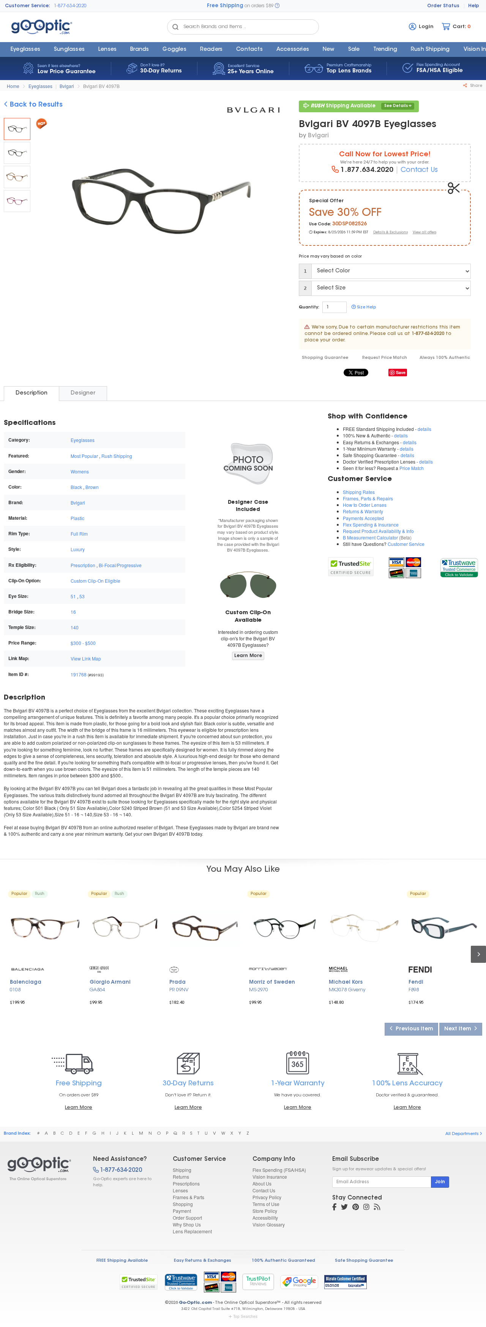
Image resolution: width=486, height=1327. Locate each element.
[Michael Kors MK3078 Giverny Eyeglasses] (364, 928)
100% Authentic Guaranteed (283, 1261)
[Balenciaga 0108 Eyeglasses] (45, 928)
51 (73, 596)
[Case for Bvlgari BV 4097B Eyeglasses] (248, 463)
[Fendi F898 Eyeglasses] (444, 928)
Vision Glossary (268, 1224)
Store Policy (264, 1211)
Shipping (182, 1170)
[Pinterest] (355, 1207)
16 (73, 611)
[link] (459, 567)
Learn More (248, 656)
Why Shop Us (187, 1224)
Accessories (292, 49)
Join (440, 1182)
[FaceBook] (334, 1207)
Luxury (78, 549)
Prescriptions (186, 1183)
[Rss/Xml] (377, 1207)
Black (76, 487)
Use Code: (320, 224)
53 (82, 596)
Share (475, 86)
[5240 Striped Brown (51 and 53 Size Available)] (17, 177)
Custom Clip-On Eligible (95, 580)
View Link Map (86, 658)
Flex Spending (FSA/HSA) (279, 1170)
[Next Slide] (271, 202)
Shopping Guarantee (325, 358)
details (424, 429)
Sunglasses (69, 49)
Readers (211, 49)
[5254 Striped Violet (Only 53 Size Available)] (17, 201)
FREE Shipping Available (122, 1261)
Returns (181, 1176)
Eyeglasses (25, 49)
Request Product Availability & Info (378, 531)
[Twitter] (344, 1207)
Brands (139, 49)
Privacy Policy (266, 1197)
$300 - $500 (83, 643)
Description (31, 393)
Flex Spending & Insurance (371, 524)
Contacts (249, 49)
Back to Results (35, 105)
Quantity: (309, 307)
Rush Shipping (430, 49)
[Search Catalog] (175, 27)
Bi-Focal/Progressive (120, 565)
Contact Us (419, 170)
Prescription (83, 565)
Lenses (107, 49)
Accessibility (265, 1217)
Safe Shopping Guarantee (364, 1261)
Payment (182, 1211)
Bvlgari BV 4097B (101, 86)
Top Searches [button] (245, 1316)
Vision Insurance (269, 1176)
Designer (83, 393)
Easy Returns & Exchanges (202, 1261)
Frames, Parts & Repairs (368, 498)
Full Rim (79, 533)
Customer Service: (27, 6)
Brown (92, 487)
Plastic (77, 518)
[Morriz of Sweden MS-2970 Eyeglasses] (284, 928)
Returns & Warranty (363, 511)
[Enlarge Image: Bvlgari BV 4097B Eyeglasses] (157, 203)
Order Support (187, 1217)
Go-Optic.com (195, 1303)
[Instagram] (366, 1207)
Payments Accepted (363, 518)
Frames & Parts (188, 1197)
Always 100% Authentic (445, 358)
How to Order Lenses (365, 505)
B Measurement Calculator (370, 537)
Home (13, 86)
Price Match (411, 468)
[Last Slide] (45, 202)
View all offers (424, 232)
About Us (261, 1183)
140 (75, 627)
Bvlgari (67, 86)
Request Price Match (384, 358)
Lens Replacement (192, 1231)
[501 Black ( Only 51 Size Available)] (17, 153)
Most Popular (84, 456)
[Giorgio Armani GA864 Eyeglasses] (125, 928)
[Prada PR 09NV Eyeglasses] (205, 928)
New (329, 49)
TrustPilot (258, 1281)
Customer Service (406, 544)
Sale (354, 49)
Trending (385, 49)
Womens (80, 471)
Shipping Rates (359, 492)
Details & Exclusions (390, 232)
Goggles (174, 49)
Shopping (183, 1204)
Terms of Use (265, 1204)
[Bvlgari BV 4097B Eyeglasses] (17, 129)
